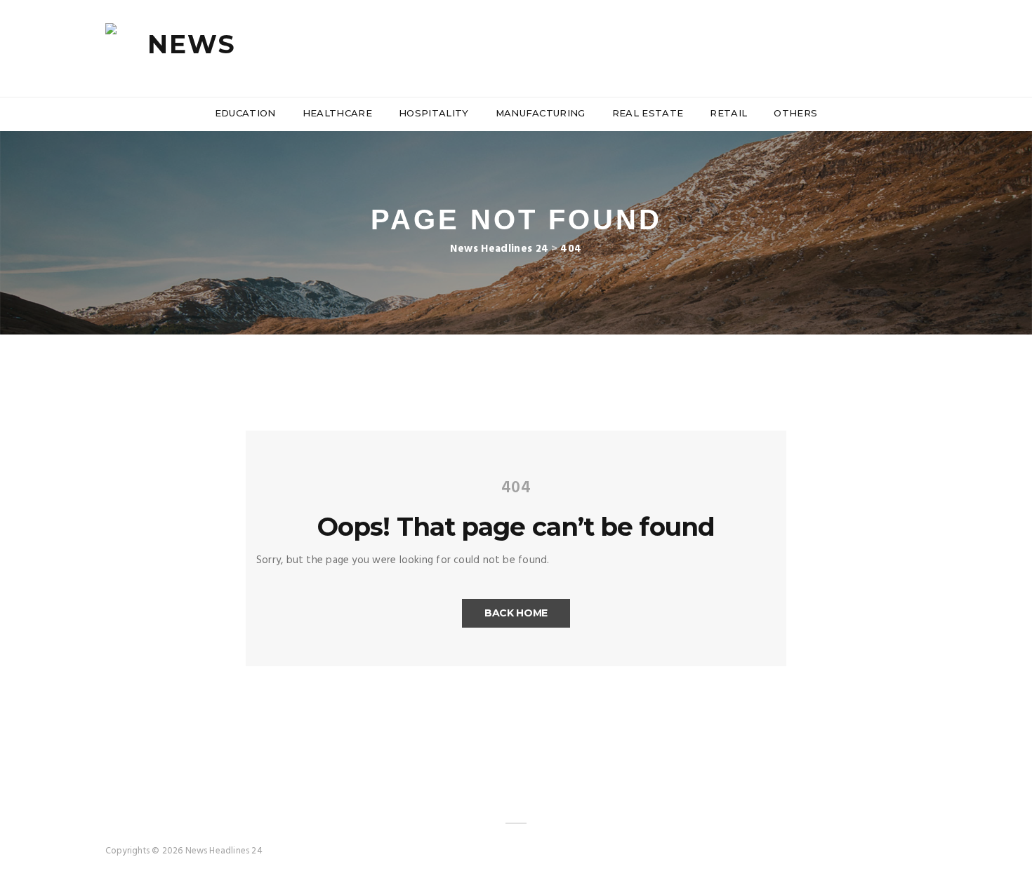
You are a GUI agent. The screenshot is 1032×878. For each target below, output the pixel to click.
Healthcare (337, 113)
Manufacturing (541, 113)
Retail (728, 113)
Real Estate (648, 113)
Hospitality (434, 113)
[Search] (921, 48)
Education (245, 113)
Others (795, 113)
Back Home (516, 613)
